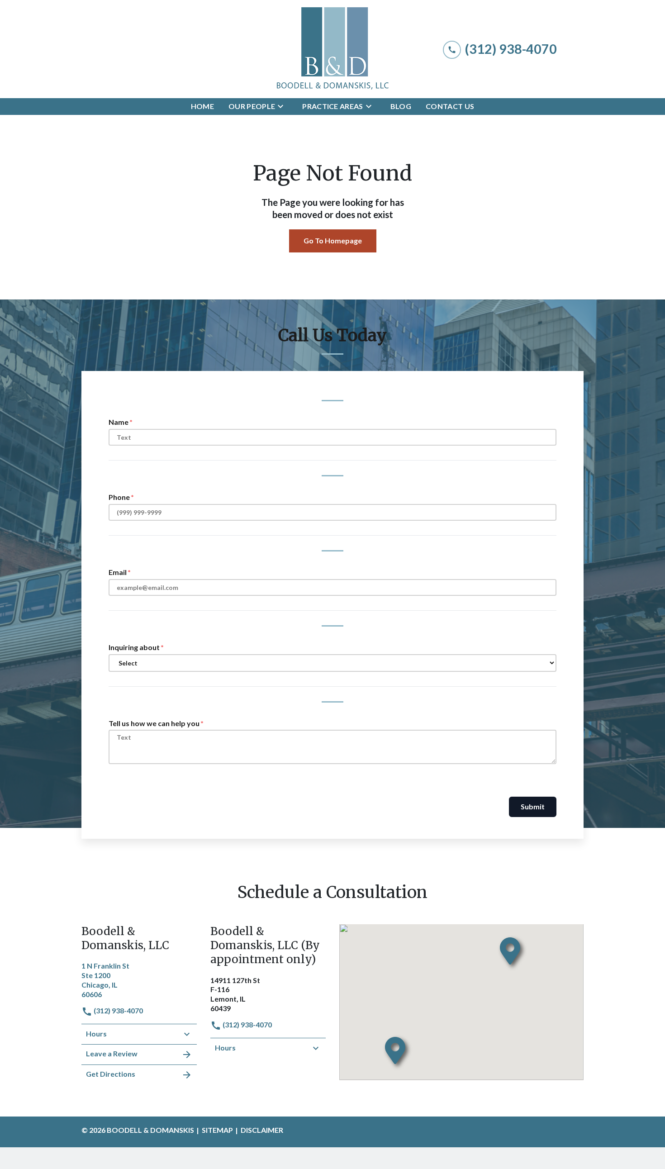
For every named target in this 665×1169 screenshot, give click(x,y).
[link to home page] (332, 49)
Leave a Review (112, 1053)
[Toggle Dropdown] (283, 106)
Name (118, 422)
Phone (119, 497)
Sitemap (217, 1130)
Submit (533, 806)
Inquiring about (134, 647)
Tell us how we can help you (154, 723)
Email (118, 572)
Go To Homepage (333, 240)
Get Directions (110, 1073)
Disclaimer (262, 1130)
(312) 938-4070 (117, 1010)
